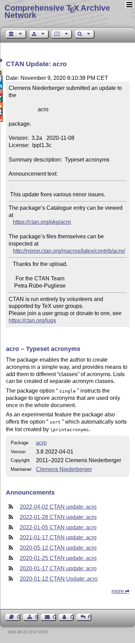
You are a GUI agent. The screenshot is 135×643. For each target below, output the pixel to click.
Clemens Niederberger (64, 469)
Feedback (89, 617)
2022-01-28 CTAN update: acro (58, 517)
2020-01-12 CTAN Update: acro (59, 579)
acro (41, 443)
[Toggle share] (2, 60)
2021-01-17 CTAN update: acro (58, 537)
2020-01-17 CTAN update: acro (58, 568)
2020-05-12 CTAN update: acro (58, 548)
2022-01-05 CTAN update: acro (58, 527)
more (117, 591)
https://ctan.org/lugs (32, 320)
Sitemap (36, 617)
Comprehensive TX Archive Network (57, 11)
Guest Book (18, 617)
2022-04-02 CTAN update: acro (58, 507)
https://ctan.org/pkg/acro (42, 222)
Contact (54, 617)
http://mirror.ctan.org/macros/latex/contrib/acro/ (69, 251)
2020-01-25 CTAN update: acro (58, 558)
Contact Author (72, 617)
